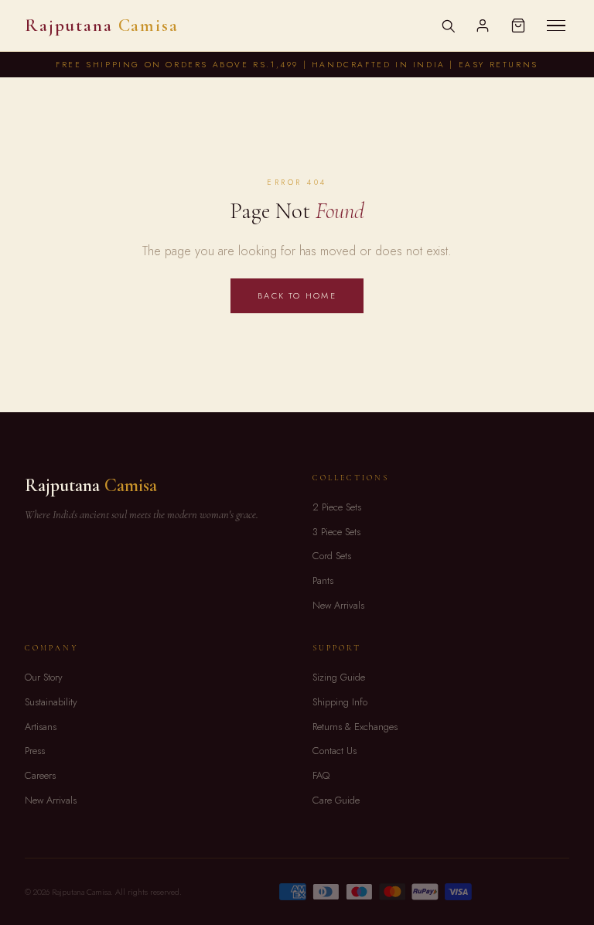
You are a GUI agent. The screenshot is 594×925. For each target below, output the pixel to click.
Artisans (40, 726)
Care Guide (336, 800)
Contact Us (334, 750)
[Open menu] (556, 25)
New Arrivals (338, 605)
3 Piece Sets (336, 531)
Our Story (44, 677)
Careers (40, 775)
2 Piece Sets (336, 507)
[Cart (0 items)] (518, 25)
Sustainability (51, 702)
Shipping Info (339, 702)
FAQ (320, 775)
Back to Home (297, 295)
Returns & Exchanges (355, 726)
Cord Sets (331, 555)
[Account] (483, 25)
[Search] (448, 25)
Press (35, 750)
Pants (322, 580)
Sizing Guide (338, 677)
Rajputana (102, 25)
